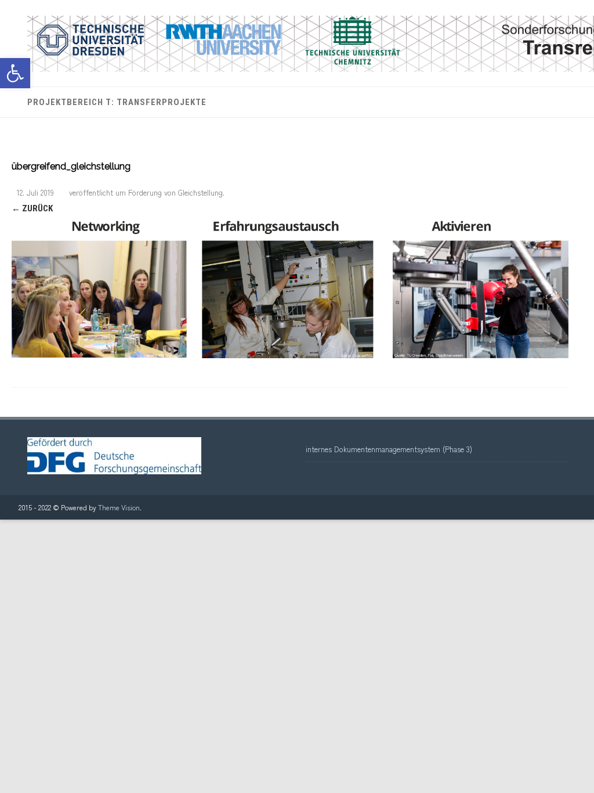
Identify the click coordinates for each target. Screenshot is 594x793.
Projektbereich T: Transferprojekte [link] (117, 102)
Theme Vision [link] (119, 507)
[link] (15, 73)
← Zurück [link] (32, 208)
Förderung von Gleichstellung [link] (175, 192)
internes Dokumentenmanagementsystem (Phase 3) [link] (389, 449)
